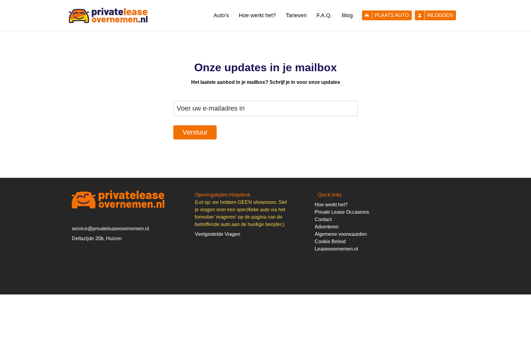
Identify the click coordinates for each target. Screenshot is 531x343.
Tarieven (296, 15)
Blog (347, 15)
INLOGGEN (440, 15)
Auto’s (221, 15)
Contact (323, 219)
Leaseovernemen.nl (336, 248)
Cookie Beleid (330, 241)
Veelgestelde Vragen (217, 234)
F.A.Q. (324, 15)
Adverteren (327, 226)
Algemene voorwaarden (341, 234)
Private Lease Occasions (342, 212)
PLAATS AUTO (392, 15)
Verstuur (195, 132)
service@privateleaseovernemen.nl (110, 228)
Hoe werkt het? (257, 15)
